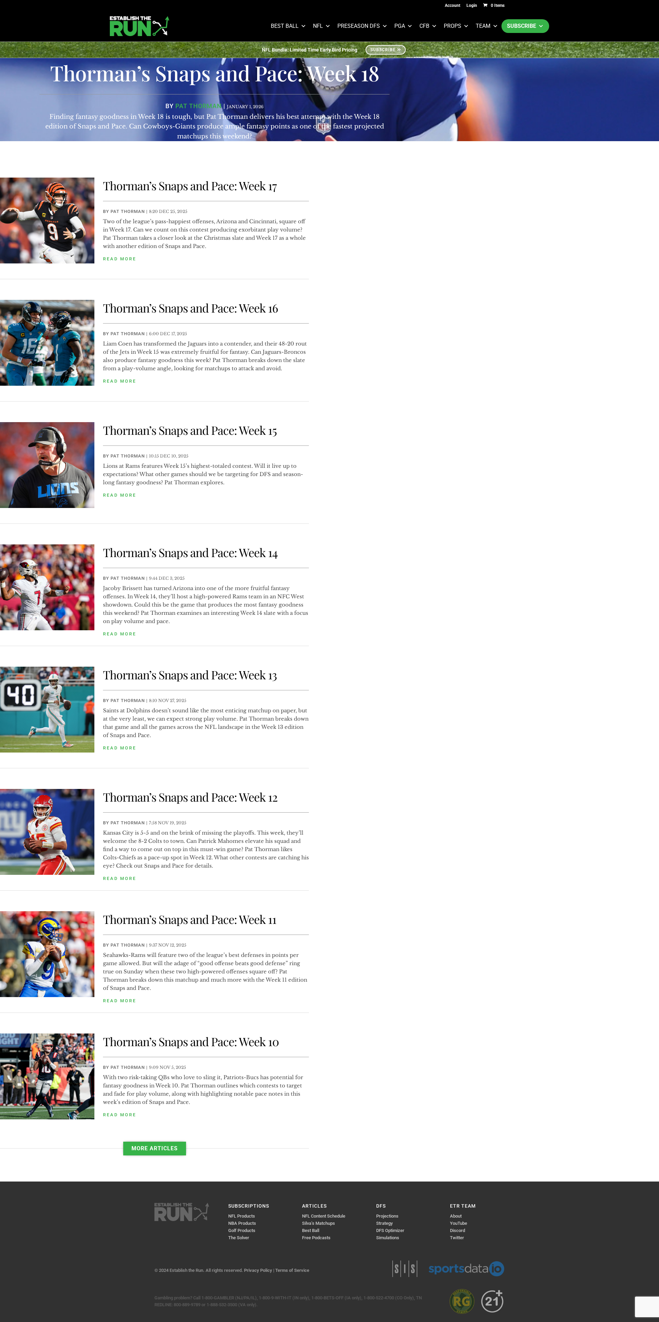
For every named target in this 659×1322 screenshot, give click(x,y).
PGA (399, 26)
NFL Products (241, 1216)
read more (119, 258)
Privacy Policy (258, 1270)
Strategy (384, 1223)
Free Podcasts (316, 1237)
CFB (424, 26)
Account (452, 5)
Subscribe (521, 26)
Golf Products (241, 1230)
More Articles (154, 1148)
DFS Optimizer (390, 1230)
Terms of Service (292, 1270)
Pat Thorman (198, 106)
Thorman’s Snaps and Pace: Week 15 (190, 430)
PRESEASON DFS (358, 26)
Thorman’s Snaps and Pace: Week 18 (214, 73)
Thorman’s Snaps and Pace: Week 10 (191, 1041)
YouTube (458, 1223)
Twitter (457, 1237)
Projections (387, 1216)
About (456, 1216)
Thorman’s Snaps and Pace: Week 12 (190, 797)
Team (483, 26)
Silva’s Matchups (318, 1223)
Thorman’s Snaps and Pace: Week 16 (190, 308)
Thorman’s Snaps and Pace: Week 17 (190, 185)
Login (471, 5)
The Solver (238, 1237)
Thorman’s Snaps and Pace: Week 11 (189, 919)
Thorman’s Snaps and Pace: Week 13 (190, 674)
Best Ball (285, 26)
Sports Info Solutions (404, 1269)
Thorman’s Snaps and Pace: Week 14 (190, 552)
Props (452, 26)
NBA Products (242, 1223)
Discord (457, 1230)
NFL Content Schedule (323, 1216)
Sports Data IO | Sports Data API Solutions (466, 1268)
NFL (318, 26)
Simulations (387, 1237)
